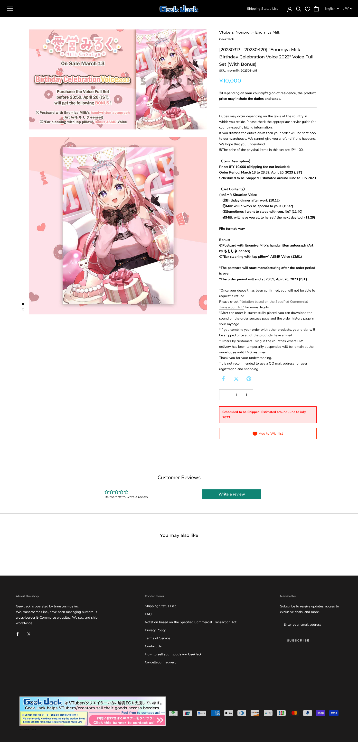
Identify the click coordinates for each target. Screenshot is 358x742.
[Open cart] (316, 8)
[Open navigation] (10, 9)
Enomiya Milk (267, 32)
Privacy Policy (155, 630)
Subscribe (298, 640)
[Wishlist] (307, 8)
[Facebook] (223, 378)
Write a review (231, 494)
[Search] (298, 8)
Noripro (243, 32)
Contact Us (153, 646)
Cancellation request (160, 662)
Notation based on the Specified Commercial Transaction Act (190, 622)
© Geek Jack (28, 729)
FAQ (148, 614)
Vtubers (226, 32)
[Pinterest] (248, 378)
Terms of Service (157, 638)
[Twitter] (236, 378)
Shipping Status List (262, 8)
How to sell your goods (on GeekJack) (174, 654)
